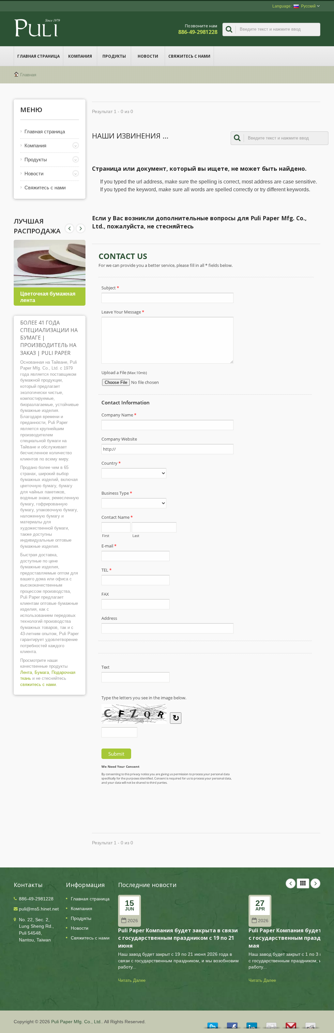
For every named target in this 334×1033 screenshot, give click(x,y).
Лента (26, 672)
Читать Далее (131, 980)
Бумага (42, 672)
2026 (133, 920)
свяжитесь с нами (38, 684)
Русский (308, 6)
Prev (80, 228)
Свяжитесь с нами (189, 56)
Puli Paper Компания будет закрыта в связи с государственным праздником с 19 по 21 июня (178, 938)
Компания (80, 56)
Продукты (114, 56)
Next (69, 228)
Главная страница (38, 56)
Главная (28, 74)
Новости (148, 56)
